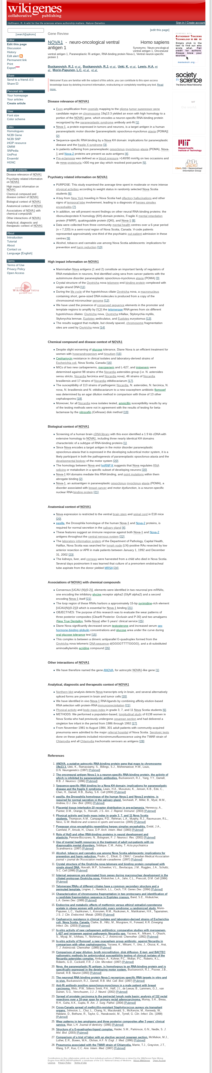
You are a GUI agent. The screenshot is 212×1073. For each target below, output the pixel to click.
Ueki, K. (123, 66)
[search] (20, 34)
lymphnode (114, 545)
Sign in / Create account (190, 22)
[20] (115, 460)
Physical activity (66, 710)
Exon (59, 109)
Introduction (15, 237)
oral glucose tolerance (70, 634)
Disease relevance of (24, 174)
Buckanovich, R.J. (61, 66)
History (11, 52)
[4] (126, 153)
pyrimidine (145, 603)
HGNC (11, 162)
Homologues (15, 131)
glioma (124, 109)
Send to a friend (17, 79)
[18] (79, 398)
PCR (99, 309)
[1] (137, 122)
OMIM (11, 146)
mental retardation (151, 216)
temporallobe (76, 202)
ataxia (152, 131)
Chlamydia (63, 741)
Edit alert (13, 56)
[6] (69, 193)
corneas (91, 559)
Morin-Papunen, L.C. (67, 70)
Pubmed (94, 770)
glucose (97, 349)
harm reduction (86, 247)
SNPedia (12, 150)
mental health (121, 224)
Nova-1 (61, 126)
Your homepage (17, 95)
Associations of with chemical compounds (24, 212)
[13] (148, 318)
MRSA (109, 567)
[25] (141, 621)
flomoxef (160, 389)
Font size (13, 115)
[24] (115, 567)
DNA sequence (99, 643)
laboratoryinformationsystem (81, 541)
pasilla (60, 523)
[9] (68, 238)
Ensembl (12, 158)
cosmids (93, 109)
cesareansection (125, 718)
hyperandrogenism (84, 353)
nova (63, 162)
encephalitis (64, 207)
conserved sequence (110, 305)
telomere (113, 282)
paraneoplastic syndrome (96, 122)
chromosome (91, 113)
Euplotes (89, 318)
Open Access (15, 273)
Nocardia (110, 371)
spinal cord (140, 514)
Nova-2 (69, 153)
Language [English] (19, 253)
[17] (130, 380)
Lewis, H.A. (146, 66)
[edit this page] (159, 30)
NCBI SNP (13, 139)
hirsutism (110, 353)
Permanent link (17, 60)
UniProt (12, 154)
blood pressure (108, 158)
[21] (96, 492)
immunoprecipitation (111, 705)
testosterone (120, 625)
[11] (82, 287)
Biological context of (24, 201)
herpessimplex (146, 202)
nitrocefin (85, 412)
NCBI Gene (14, 135)
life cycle (76, 291)
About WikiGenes (141, 1060)
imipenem (142, 367)
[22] (121, 536)
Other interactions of (24, 218)
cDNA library (101, 434)
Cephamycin (64, 358)
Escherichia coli (66, 362)
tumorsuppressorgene (144, 109)
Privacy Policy (16, 269)
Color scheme (16, 119)
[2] (57, 135)
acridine (84, 648)
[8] (133, 220)
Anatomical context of (25, 206)
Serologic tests (159, 732)
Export (11, 67)
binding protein (83, 492)
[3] (105, 144)
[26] (107, 648)
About (11, 245)
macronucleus (150, 291)
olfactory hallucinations (137, 198)
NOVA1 (55, 42)
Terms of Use (15, 265)
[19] (125, 412)
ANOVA (108, 670)
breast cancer (98, 487)
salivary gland (112, 527)
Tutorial (12, 241)
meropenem (106, 367)
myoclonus (132, 149)
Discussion (14, 48)
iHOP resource (16, 143)
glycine (96, 594)
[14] (102, 327)
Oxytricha (93, 282)
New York (77, 198)
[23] (71, 554)
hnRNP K (107, 465)
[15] (118, 353)
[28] (141, 741)
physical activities (67, 189)
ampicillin (125, 403)
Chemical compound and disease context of (23, 195)
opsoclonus (117, 149)
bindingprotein (135, 282)
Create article (16, 103)
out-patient (135, 233)
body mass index (94, 710)
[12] (106, 300)
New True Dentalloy (70, 621)
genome (98, 300)
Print (10, 64)
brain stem (120, 514)
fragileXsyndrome (90, 144)
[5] (144, 162)
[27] (134, 723)
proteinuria (74, 162)
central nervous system (103, 536)
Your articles (15, 99)
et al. (78, 66)
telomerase (115, 309)
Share (11, 83)
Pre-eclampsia (65, 158)
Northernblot (64, 691)
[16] (109, 362)
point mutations (134, 474)
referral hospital (118, 732)
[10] (99, 247)
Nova (107, 140)
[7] (74, 207)
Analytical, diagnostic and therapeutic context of (24, 224)
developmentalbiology (71, 460)
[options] (30, 34)
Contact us (14, 249)
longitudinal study (130, 714)
